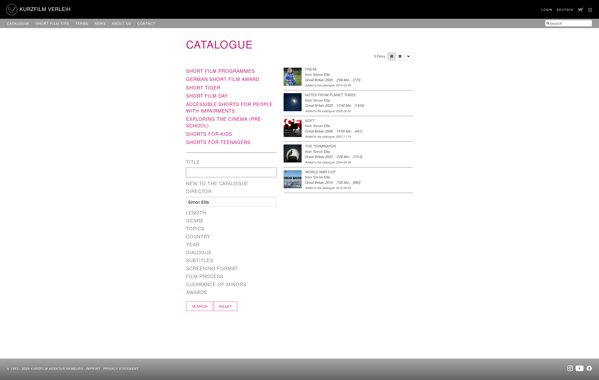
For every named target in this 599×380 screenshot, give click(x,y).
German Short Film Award (222, 79)
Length (196, 212)
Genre (195, 220)
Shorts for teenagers (218, 142)
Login (546, 9)
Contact (146, 23)
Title (193, 162)
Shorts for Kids (209, 133)
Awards (196, 292)
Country (198, 236)
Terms (81, 23)
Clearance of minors (216, 284)
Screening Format (212, 268)
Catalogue (18, 23)
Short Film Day (207, 95)
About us (121, 23)
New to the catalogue (217, 183)
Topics (195, 228)
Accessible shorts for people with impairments (229, 107)
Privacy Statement (121, 368)
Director (199, 191)
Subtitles (199, 260)
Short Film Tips (52, 23)
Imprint (93, 368)
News (100, 23)
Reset (225, 306)
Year (192, 244)
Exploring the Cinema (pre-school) (224, 122)
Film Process (204, 276)
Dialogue (199, 252)
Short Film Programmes (220, 70)
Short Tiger (203, 87)
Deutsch (565, 9)
